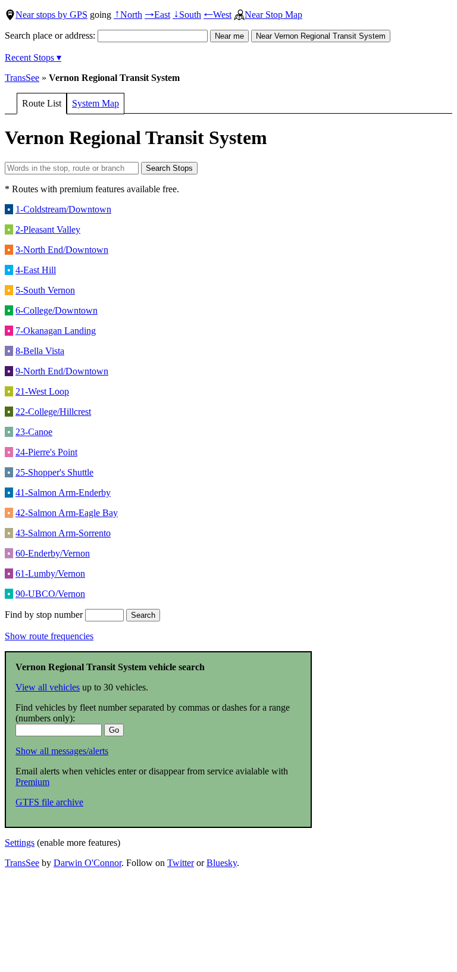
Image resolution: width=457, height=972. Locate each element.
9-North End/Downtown (61, 371)
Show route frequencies (49, 636)
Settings (20, 842)
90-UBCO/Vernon (50, 594)
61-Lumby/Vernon (50, 573)
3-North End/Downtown (61, 250)
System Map (95, 103)
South (187, 15)
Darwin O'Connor (87, 863)
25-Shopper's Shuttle (54, 472)
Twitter (180, 863)
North (128, 15)
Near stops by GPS (51, 15)
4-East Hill (35, 270)
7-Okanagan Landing (55, 331)
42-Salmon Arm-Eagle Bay (66, 513)
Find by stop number (45, 615)
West (217, 15)
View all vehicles (47, 687)
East (157, 15)
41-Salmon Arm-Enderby (63, 492)
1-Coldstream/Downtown (63, 209)
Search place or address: (51, 35)
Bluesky (221, 863)
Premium (32, 782)
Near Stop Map (273, 15)
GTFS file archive (49, 802)
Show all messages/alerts (61, 751)
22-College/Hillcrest (53, 412)
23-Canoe (33, 432)
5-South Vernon (45, 290)
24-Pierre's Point (46, 452)
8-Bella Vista (39, 351)
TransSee (22, 78)
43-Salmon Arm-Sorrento (63, 533)
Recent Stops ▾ (33, 57)
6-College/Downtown (56, 310)
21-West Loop (42, 391)
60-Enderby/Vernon (52, 553)
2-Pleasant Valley (47, 229)
